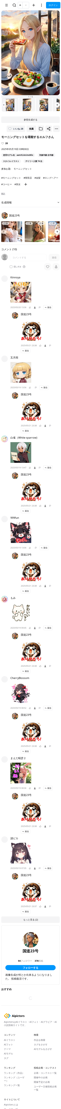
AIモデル (8, 1053)
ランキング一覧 (12, 1085)
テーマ (7, 1049)
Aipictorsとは (11, 1104)
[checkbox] (11, 266)
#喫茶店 (28, 177)
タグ (6, 1058)
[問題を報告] (39, 307)
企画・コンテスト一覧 (45, 1072)
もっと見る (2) (30, 919)
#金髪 (37, 177)
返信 (49, 307)
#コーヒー (6, 184)
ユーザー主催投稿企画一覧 (45, 1088)
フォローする (30, 967)
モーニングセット (23, 168)
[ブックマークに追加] (41, 129)
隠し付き (17, 266)
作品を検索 (39, 1039)
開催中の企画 (40, 1077)
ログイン (53, 5)
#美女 (17, 184)
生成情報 (6, 202)
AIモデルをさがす (43, 1049)
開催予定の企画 (42, 1081)
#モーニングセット (11, 177)
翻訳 (3, 193)
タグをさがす (40, 1044)
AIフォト (8, 1044)
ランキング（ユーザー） (14, 1079)
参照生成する (30, 119)
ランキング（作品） (14, 1072)
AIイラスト (9, 1039)
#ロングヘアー (50, 177)
